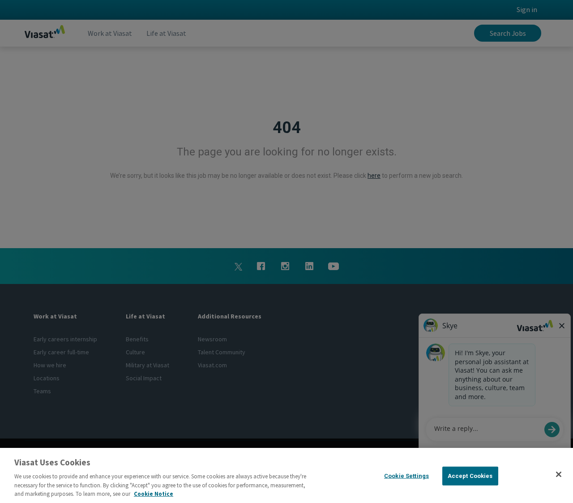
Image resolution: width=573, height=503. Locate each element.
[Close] (559, 474)
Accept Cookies (470, 476)
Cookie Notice (153, 494)
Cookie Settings (406, 476)
